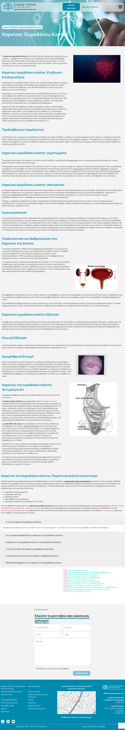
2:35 (65, 578)
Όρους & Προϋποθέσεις (60, 669)
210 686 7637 (119, 713)
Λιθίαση (31, 700)
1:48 (65, 576)
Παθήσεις (14, 27)
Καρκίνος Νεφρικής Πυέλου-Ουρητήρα (38, 695)
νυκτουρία (104, 169)
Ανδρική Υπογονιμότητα (36, 708)
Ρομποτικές (5, 711)
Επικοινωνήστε (108, 510)
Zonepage (101, 726)
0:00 (65, 570)
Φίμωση (4, 708)
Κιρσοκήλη (32, 703)
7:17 (64, 589)
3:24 (65, 580)
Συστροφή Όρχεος (7, 706)
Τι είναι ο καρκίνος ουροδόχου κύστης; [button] (24, 522)
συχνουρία (78, 169)
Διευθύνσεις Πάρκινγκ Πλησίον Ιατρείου (76, 717)
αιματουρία (73, 160)
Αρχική (6, 27)
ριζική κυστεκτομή (31, 426)
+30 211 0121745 (92, 7)
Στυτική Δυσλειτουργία (9, 703)
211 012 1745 (120, 702)
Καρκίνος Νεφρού (34, 686)
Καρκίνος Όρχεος (34, 691)
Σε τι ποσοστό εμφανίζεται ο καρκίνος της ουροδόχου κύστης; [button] (34, 535)
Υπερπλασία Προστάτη (9, 700)
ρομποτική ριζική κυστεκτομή (77, 481)
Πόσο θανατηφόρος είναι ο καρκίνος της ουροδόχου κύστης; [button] (34, 562)
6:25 (65, 587)
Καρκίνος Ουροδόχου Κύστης (11, 691)
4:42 (65, 585)
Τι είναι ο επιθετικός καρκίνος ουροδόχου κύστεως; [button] (30, 549)
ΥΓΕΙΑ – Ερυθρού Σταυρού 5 (114, 708)
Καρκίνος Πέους (6, 694)
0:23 (65, 572)
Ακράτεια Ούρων (34, 706)
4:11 (64, 583)
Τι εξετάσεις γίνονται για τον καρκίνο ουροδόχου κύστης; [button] (32, 556)
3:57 (65, 581)
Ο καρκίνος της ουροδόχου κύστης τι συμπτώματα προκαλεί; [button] (34, 542)
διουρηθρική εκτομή (48, 401)
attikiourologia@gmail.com (114, 693)
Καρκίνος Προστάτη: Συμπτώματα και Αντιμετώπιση (13, 687)
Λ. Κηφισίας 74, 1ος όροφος (114, 700)
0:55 (65, 574)
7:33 (65, 591)
